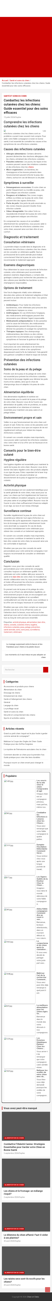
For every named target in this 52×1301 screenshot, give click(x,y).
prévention (35, 627)
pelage (28, 627)
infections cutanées (12, 627)
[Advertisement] (26, 44)
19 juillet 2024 (9, 117)
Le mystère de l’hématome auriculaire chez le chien (25, 749)
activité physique (19, 622)
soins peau (25, 630)
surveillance (35, 630)
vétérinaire (17, 632)
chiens (31, 167)
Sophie (18, 117)
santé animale (9, 630)
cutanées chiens (23, 625)
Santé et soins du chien (15, 96)
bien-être (16, 577)
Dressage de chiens (12, 693)
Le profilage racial (11, 708)
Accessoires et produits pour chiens (19, 686)
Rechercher (45, 670)
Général (7, 702)
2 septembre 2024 (11, 1197)
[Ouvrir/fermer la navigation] (5, 74)
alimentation (32, 622)
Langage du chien (11, 705)
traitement (8, 632)
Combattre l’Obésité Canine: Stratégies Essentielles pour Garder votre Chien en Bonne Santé (24, 1147)
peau (22, 627)
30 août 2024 (9, 1241)
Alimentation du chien (13, 690)
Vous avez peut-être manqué (20, 1108)
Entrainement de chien (13, 696)
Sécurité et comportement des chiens (19, 715)
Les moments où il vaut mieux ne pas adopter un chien (25, 656)
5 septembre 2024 (11, 1153)
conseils (13, 625)
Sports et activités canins (14, 718)
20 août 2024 (9, 1285)
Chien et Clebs (14, 4)
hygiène (34, 625)
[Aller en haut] (47, 1289)
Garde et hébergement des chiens (18, 699)
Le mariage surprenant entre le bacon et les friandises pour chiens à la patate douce (24, 645)
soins (18, 630)
